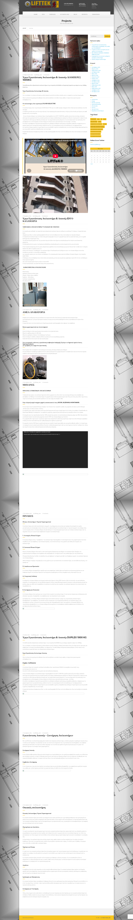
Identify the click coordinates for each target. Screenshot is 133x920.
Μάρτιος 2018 (95, 75)
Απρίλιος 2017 (95, 78)
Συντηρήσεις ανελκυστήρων (96, 136)
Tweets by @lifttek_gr (95, 144)
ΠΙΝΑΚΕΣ (28, 516)
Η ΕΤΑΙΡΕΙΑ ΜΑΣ (64, 14)
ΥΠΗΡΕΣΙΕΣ (52, 14)
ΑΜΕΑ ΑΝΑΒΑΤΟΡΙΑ (34, 312)
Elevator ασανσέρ (96, 102)
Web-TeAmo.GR (26, 917)
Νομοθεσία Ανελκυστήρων (98, 110)
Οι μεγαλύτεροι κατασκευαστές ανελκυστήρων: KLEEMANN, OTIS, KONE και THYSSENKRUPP (101, 46)
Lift (101, 119)
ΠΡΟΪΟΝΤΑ (85, 14)
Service (93, 107)
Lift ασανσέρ (95, 106)
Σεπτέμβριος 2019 (96, 67)
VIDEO (99, 121)
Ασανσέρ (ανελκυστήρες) (97, 126)
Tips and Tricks (95, 109)
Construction (95, 99)
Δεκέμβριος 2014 (95, 90)
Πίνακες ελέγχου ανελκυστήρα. (99, 59)
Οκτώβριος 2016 (95, 82)
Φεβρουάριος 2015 (96, 88)
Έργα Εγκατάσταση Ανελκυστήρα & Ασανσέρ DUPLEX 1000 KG (55, 637)
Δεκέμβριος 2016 (95, 80)
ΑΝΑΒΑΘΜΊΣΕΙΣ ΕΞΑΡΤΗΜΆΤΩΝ (96, 124)
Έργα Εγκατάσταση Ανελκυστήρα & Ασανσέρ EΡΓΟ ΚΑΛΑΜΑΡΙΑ (48, 219)
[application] (55, 449)
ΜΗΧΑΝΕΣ (28, 384)
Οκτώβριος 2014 (95, 91)
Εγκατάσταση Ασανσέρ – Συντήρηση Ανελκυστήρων (48, 735)
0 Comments (46, 75)
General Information (96, 104)
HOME (35, 14)
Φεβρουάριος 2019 (96, 70)
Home (98, 119)
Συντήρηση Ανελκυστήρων (95, 133)
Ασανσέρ (104, 124)
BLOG (75, 14)
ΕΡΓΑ (43, 14)
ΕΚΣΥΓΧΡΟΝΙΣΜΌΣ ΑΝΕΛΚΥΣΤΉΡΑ (96, 129)
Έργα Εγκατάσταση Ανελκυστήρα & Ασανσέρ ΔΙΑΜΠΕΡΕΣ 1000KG (52, 78)
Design (93, 101)
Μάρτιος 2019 (95, 69)
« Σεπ (91, 164)
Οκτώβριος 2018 (95, 72)
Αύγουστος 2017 (95, 77)
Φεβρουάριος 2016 (96, 85)
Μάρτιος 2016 (95, 83)
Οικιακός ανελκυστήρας (34, 807)
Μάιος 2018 (94, 73)
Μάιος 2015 (94, 86)
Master (104, 119)
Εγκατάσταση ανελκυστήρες (96, 131)
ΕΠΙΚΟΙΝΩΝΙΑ (96, 14)
